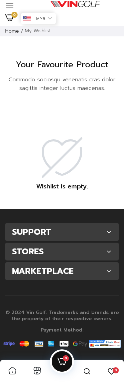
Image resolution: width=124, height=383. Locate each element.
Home (12, 31)
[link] (12, 371)
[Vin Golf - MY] (75, 5)
